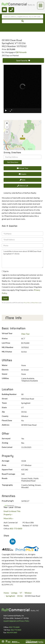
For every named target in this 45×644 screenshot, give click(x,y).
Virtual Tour (23, 168)
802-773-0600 (16, 528)
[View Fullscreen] (7, 132)
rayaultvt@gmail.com (11, 621)
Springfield (10, 596)
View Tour (25, 334)
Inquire (23, 174)
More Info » (8, 518)
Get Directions (12, 162)
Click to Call (23, 186)
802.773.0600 (14, 627)
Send (5, 298)
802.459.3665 (12, 632)
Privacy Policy (27, 302)
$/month (21, 52)
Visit (23, 180)
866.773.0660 (16, 630)
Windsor (28, 593)
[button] (22, 21)
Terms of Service (35, 302)
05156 (20, 596)
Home (6, 593)
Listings (14, 593)
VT (21, 593)
